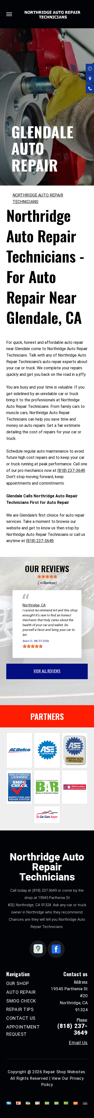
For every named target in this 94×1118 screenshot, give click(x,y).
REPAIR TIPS (20, 1009)
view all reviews (47, 670)
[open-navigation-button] (9, 14)
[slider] (47, 576)
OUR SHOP (17, 983)
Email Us (78, 1042)
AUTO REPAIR (21, 992)
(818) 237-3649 (71, 470)
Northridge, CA (34, 605)
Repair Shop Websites (64, 1071)
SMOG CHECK (21, 1000)
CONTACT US (21, 1018)
